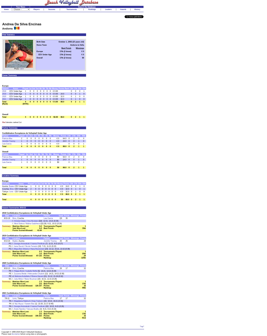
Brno (12, 189)
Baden (11, 186)
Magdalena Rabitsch (22, 301)
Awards (123, 9)
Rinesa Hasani (37, 276)
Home (6, 9)
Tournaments (71, 9)
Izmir (11, 192)
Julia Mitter (18, 279)
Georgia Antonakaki (22, 244)
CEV (22, 69)
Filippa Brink (19, 271)
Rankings (92, 9)
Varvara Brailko (33, 309)
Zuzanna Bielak (20, 274)
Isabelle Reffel (31, 271)
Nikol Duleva (19, 224)
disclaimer (16, 334)
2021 (4, 99)
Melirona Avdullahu (22, 276)
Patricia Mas (7, 138)
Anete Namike (19, 309)
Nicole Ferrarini (31, 246)
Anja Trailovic (37, 301)
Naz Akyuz (19, 304)
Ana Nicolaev (32, 221)
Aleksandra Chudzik (36, 274)
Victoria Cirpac (20, 221)
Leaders (108, 9)
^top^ (142, 326)
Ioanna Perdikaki (38, 244)
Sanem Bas (29, 304)
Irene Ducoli (19, 246)
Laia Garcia (6, 144)
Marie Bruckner (31, 279)
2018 (4, 91)
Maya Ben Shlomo (21, 249)
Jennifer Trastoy (8, 141)
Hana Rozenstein (37, 249)
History (137, 9)
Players (37, 9)
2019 (4, 94)
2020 (4, 96)
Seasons (51, 9)
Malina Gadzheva (33, 224)
